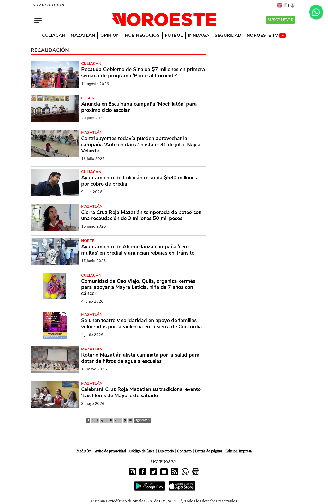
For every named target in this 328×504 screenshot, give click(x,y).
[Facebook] (143, 471)
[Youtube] (164, 471)
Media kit (83, 451)
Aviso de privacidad (110, 451)
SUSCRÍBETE (280, 20)
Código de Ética (142, 451)
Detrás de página (208, 451)
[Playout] (279, 5)
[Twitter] (153, 471)
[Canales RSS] (174, 471)
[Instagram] (132, 471)
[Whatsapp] (185, 471)
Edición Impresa (238, 451)
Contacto (184, 451)
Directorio (166, 451)
